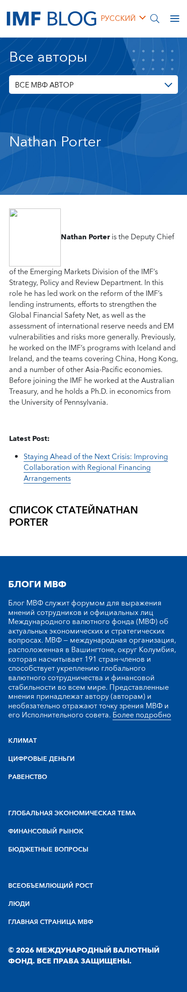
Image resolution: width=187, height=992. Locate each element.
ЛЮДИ (19, 904)
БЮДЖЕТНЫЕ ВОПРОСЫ (48, 849)
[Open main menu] (174, 18)
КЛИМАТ (22, 740)
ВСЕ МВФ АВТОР (44, 85)
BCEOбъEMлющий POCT (50, 885)
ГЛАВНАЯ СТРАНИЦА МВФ (50, 922)
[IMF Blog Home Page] (51, 18)
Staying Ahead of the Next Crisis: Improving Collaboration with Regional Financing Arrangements (96, 467)
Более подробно (142, 715)
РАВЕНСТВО (27, 777)
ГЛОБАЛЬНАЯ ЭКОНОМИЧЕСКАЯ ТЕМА (72, 813)
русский (118, 18)
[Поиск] (154, 18)
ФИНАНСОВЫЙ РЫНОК (46, 831)
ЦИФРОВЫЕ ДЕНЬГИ (41, 759)
